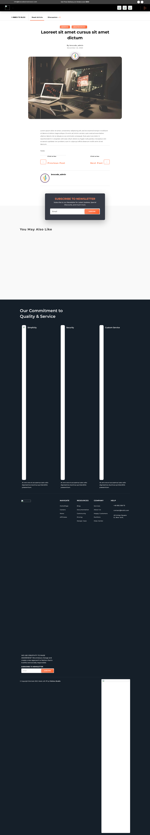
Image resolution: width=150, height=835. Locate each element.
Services (97, 506)
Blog (79, 506)
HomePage (64, 506)
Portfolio (97, 517)
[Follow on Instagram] (142, 2)
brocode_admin (76, 45)
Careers (63, 509)
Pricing (79, 517)
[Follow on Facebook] (138, 2)
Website (38, 256)
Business (64, 27)
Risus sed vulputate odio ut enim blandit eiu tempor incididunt (57, 241)
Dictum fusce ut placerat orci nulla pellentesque (48, 280)
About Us (97, 509)
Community (81, 513)
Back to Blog (19, 17)
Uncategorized (79, 27)
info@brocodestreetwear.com (25, 2)
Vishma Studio (55, 681)
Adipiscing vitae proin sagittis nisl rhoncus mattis (49, 261)
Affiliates (63, 517)
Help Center (98, 521)
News (62, 513)
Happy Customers (101, 513)
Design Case (82, 521)
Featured (35, 237)
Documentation (83, 509)
